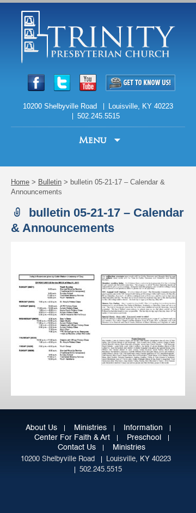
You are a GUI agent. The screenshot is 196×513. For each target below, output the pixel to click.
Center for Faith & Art (72, 438)
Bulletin (50, 182)
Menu (94, 140)
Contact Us (77, 447)
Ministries (90, 428)
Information (143, 428)
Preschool (144, 438)
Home (20, 182)
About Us (41, 428)
